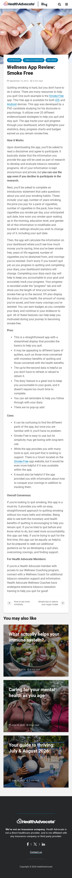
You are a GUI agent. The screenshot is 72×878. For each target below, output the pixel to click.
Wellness (51, 60)
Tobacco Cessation (34, 60)
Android (12, 104)
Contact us (36, 852)
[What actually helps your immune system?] (36, 650)
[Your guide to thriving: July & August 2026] (36, 761)
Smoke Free (56, 96)
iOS (57, 100)
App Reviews (14, 60)
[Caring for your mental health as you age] (36, 705)
